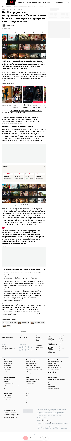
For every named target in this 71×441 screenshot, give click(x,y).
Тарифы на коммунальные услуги (12, 385)
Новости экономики (9, 377)
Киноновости (20, 2)
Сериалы (28, 2)
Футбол (28, 397)
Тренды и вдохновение (9, 399)
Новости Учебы (52, 377)
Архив (60, 346)
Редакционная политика (39, 340)
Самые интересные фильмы (32, 379)
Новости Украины (8, 363)
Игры (60, 350)
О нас (37, 335)
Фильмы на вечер (30, 383)
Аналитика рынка (8, 395)
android (41, 428)
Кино (3, 6)
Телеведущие (39, 345)
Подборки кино (58, 2)
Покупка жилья (7, 397)
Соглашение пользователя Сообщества (51, 348)
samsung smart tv (64, 428)
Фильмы (34, 2)
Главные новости (8, 361)
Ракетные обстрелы (30, 361)
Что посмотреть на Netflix (45, 2)
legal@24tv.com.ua (53, 422)
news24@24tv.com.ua (7, 337)
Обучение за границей (53, 388)
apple (48, 428)
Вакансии (61, 340)
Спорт (27, 393)
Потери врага (29, 373)
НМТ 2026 (50, 384)
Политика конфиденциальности (52, 336)
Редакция (38, 337)
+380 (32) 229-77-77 (45, 420)
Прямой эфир (7, 365)
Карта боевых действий (31, 363)
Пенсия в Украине (8, 388)
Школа (49, 382)
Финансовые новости (9, 383)
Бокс (27, 395)
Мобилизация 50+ (52, 363)
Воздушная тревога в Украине (33, 367)
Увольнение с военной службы (55, 361)
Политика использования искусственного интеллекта (51, 340)
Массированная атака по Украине (34, 369)
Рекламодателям (39, 347)
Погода (6, 371)
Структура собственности (62, 343)
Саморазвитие (51, 386)
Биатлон (28, 401)
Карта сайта (61, 348)
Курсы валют (7, 381)
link (20, 347)
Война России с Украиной (33, 359)
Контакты (61, 338)
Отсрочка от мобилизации (54, 369)
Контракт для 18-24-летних (54, 367)
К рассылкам (28, 411)
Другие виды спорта (31, 402)
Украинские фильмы (31, 381)
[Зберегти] (42, 32)
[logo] (11, 3)
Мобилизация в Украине (55, 359)
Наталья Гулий (10, 25)
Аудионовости (7, 369)
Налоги (6, 387)
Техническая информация (61, 336)
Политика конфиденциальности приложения (52, 344)
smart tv (56, 428)
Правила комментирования (51, 352)
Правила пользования (41, 349)
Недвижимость (8, 393)
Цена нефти (7, 379)
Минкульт (10, 28)
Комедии (28, 385)
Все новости (7, 359)
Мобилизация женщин (53, 365)
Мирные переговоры (31, 365)
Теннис (28, 399)
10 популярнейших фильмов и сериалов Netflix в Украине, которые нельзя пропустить (22, 111)
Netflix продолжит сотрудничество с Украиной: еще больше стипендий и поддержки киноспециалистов (29, 6)
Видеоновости (7, 367)
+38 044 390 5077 (23, 337)
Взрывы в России (30, 371)
